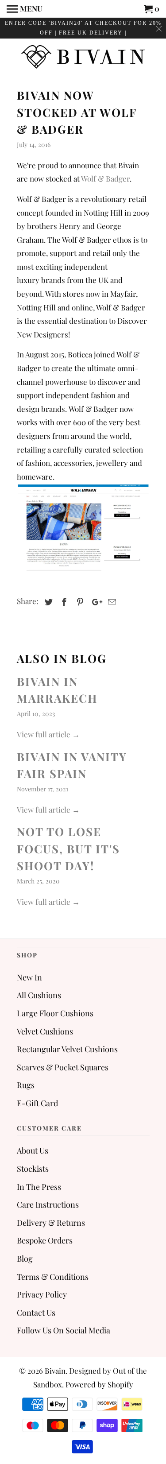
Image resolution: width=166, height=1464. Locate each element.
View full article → (48, 734)
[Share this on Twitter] (47, 601)
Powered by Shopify (99, 1384)
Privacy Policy (42, 1294)
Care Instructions (48, 1204)
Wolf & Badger (105, 178)
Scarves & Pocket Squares (62, 1067)
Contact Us (36, 1312)
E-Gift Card (37, 1103)
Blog (25, 1258)
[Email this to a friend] (111, 601)
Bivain (55, 1370)
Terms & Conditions (53, 1276)
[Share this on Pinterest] (79, 601)
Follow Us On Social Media (63, 1330)
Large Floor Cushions (55, 1013)
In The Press (39, 1186)
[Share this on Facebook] (63, 601)
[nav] (24, 9)
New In (29, 977)
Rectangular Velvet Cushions (67, 1049)
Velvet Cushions (45, 1031)
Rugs (26, 1085)
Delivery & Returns (51, 1222)
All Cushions (39, 995)
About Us (32, 1150)
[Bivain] (83, 58)
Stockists (33, 1168)
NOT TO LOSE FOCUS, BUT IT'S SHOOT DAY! (68, 848)
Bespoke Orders (45, 1240)
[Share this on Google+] (95, 601)
